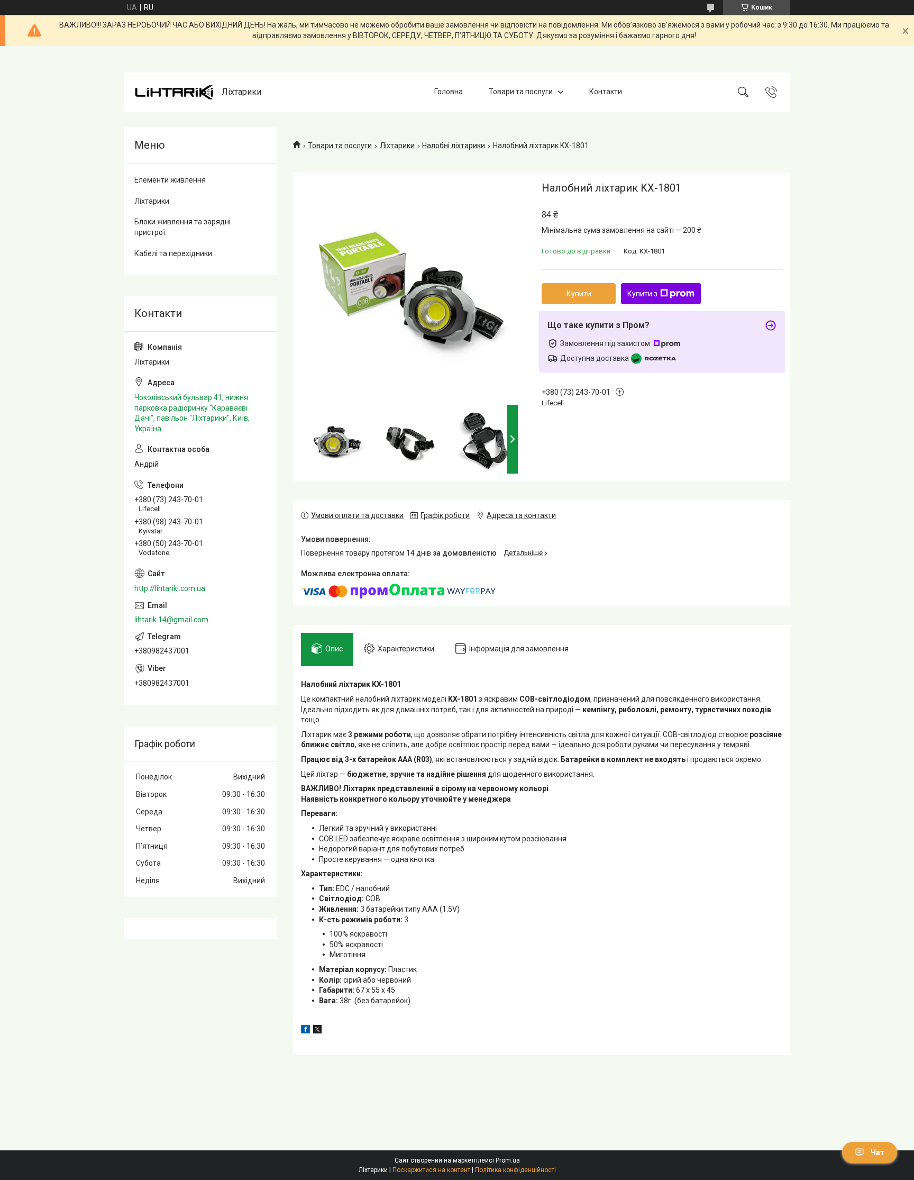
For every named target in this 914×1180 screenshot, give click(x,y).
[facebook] (305, 1031)
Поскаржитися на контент (431, 1170)
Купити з (642, 293)
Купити (578, 293)
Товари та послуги (521, 91)
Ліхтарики (397, 145)
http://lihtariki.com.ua (169, 588)
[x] (317, 1031)
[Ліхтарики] (174, 92)
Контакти (605, 91)
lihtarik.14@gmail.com (171, 619)
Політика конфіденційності (515, 1170)
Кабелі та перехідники (173, 253)
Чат (877, 1152)
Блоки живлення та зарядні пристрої (182, 227)
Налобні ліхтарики (453, 145)
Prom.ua (508, 1160)
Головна (448, 91)
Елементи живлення (170, 180)
